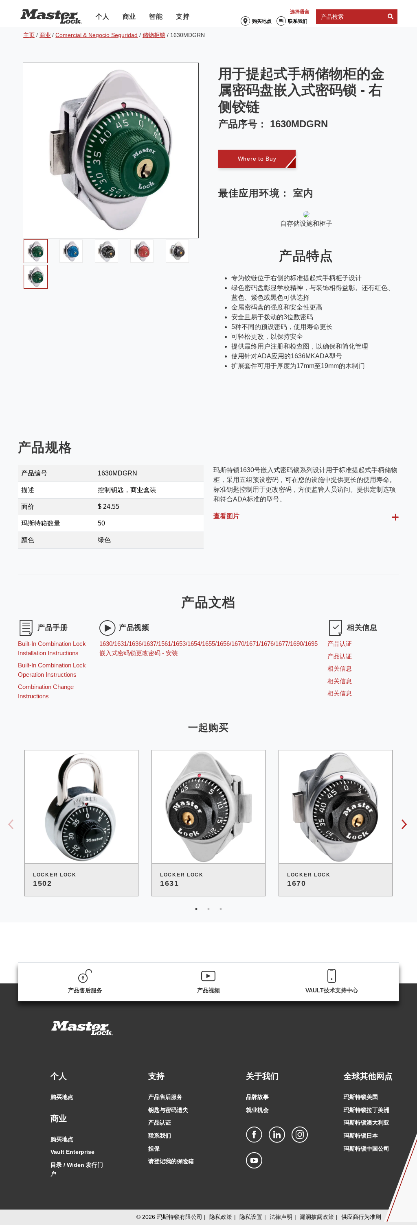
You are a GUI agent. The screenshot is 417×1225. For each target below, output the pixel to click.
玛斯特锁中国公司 (366, 1148)
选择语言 (299, 12)
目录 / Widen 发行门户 (76, 1169)
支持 (183, 16)
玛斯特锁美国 (361, 1097)
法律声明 (281, 1217)
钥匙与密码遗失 (168, 1110)
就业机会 (257, 1110)
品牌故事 (257, 1097)
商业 (129, 16)
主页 (29, 35)
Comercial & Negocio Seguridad (96, 35)
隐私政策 (220, 1217)
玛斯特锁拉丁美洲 (366, 1110)
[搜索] (390, 17)
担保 (154, 1148)
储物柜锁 (154, 35)
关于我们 (262, 1076)
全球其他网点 (368, 1076)
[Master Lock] (51, 16)
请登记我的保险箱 (171, 1161)
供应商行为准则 (361, 1217)
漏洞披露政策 (317, 1217)
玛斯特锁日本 (361, 1135)
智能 (156, 16)
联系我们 (297, 21)
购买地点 (262, 21)
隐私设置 (250, 1217)
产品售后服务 (165, 1097)
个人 (103, 16)
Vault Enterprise (72, 1152)
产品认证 (159, 1122)
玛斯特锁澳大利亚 (366, 1122)
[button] (257, 159)
